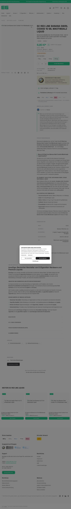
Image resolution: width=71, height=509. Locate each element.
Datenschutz (23, 255)
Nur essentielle (28, 258)
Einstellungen (35, 261)
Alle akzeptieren (42, 258)
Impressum (30, 255)
